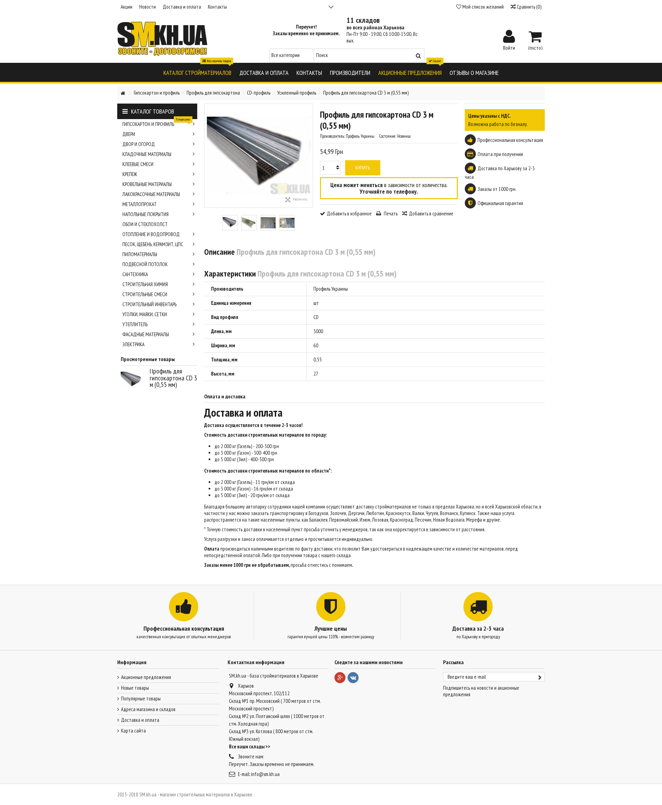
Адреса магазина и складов (148, 709)
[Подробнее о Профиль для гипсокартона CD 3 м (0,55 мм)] (133, 380)
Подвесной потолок (145, 264)
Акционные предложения (146, 677)
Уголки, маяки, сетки (144, 314)
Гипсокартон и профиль (156, 123)
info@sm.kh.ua (265, 774)
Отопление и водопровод (151, 234)
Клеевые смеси (137, 164)
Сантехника (135, 274)
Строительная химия (145, 284)
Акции (126, 6)
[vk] (353, 677)
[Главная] (123, 93)
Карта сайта (133, 730)
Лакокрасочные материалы (151, 194)
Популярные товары (141, 698)
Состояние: (387, 136)
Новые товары (135, 688)
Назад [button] (208, 156)
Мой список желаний (482, 6)
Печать (390, 213)
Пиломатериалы (139, 254)
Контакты (217, 6)
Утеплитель (135, 324)
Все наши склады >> (249, 746)
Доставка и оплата (182, 6)
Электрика (133, 344)
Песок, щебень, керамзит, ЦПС (152, 244)
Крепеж (129, 174)
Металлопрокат (139, 204)
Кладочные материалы (146, 154)
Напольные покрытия (145, 214)
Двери (128, 134)
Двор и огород (138, 144)
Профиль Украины (330, 288)
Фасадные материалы (145, 334)
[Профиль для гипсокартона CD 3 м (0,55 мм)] (230, 222)
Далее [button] (309, 156)
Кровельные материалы (147, 184)
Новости (147, 6)
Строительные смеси (144, 294)
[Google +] (339, 677)
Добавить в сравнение (431, 213)
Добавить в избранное (349, 213)
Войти (509, 47)
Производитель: (332, 136)
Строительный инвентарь (149, 304)
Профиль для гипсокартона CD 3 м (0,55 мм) (173, 378)
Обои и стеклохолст (145, 224)
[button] (197, 72)
